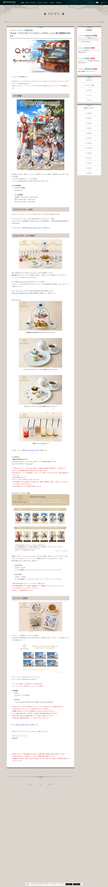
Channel (51, 2)
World (27, 2)
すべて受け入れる (76, 884)
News (22, 2)
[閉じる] (81, 884)
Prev (31, 784)
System (40, 2)
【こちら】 (29, 464)
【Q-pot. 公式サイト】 (33, 228)
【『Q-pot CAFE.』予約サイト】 (19, 293)
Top (40, 784)
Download (58, 2)
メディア (89, 100)
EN (105, 2)
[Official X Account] (94, 2)
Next (49, 784)
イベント (89, 95)
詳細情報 (27, 884)
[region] (54, 884)
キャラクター (89, 90)
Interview (45, 2)
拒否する (69, 884)
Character (32, 2)
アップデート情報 (89, 85)
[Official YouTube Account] (97, 2)
